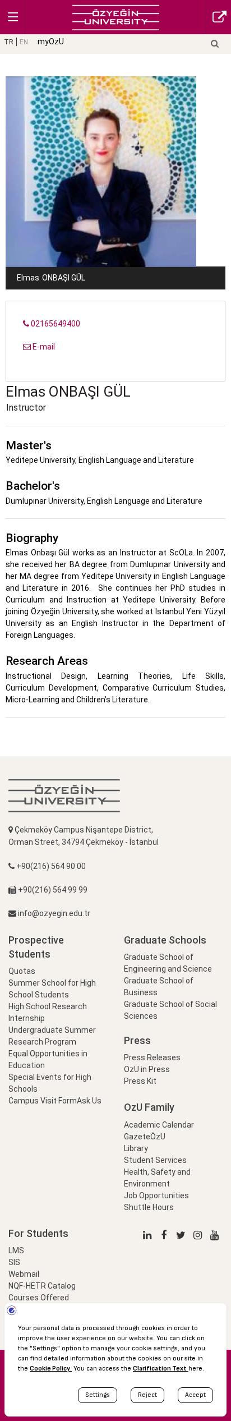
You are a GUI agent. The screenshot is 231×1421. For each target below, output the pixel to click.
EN (24, 42)
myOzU (51, 41)
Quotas (21, 971)
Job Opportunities (156, 1195)
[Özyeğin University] (115, 16)
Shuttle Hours (149, 1207)
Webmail (23, 1274)
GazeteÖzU (144, 1136)
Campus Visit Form (42, 1100)
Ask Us (89, 1100)
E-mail (43, 346)
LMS (16, 1250)
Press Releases (152, 1057)
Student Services (155, 1160)
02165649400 (54, 323)
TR (8, 42)
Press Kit (140, 1081)
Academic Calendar (159, 1124)
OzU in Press (147, 1069)
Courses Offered (38, 1297)
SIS (14, 1262)
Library (136, 1148)
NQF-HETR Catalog (42, 1285)
